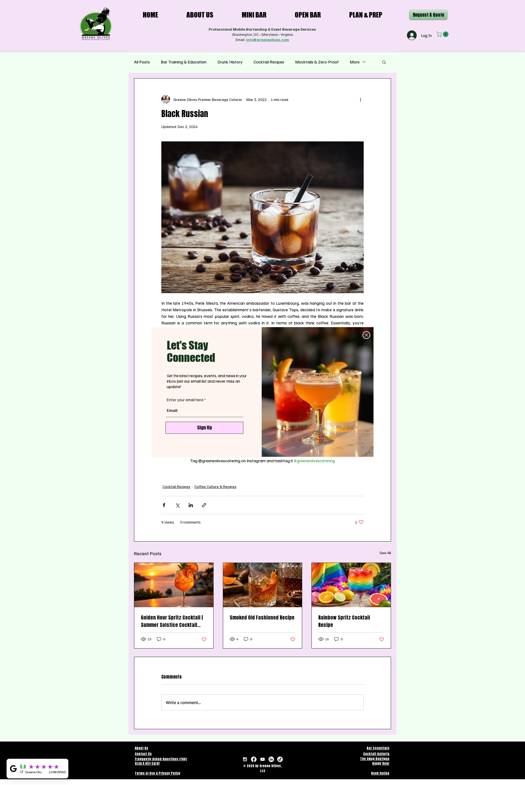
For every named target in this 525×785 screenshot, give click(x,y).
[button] (366, 335)
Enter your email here (185, 400)
